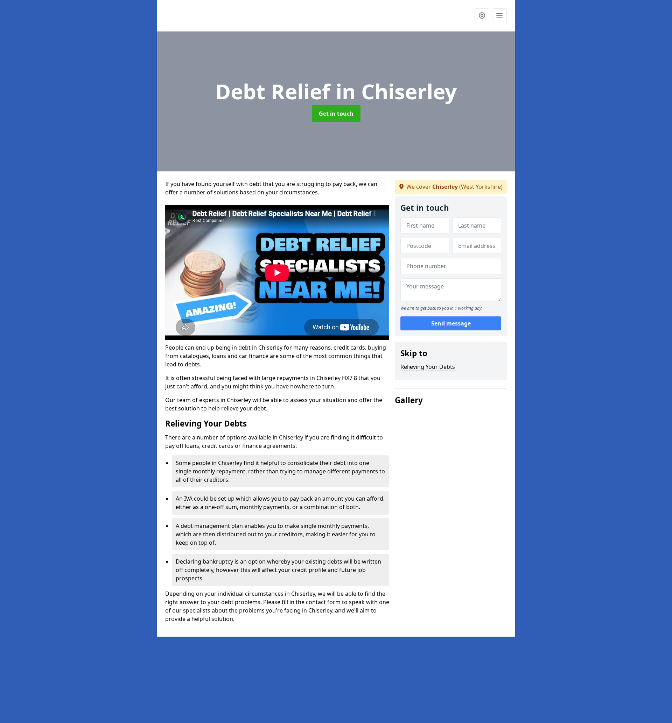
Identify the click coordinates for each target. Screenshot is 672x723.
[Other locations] (482, 15)
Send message (451, 323)
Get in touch (336, 113)
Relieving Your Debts (427, 367)
